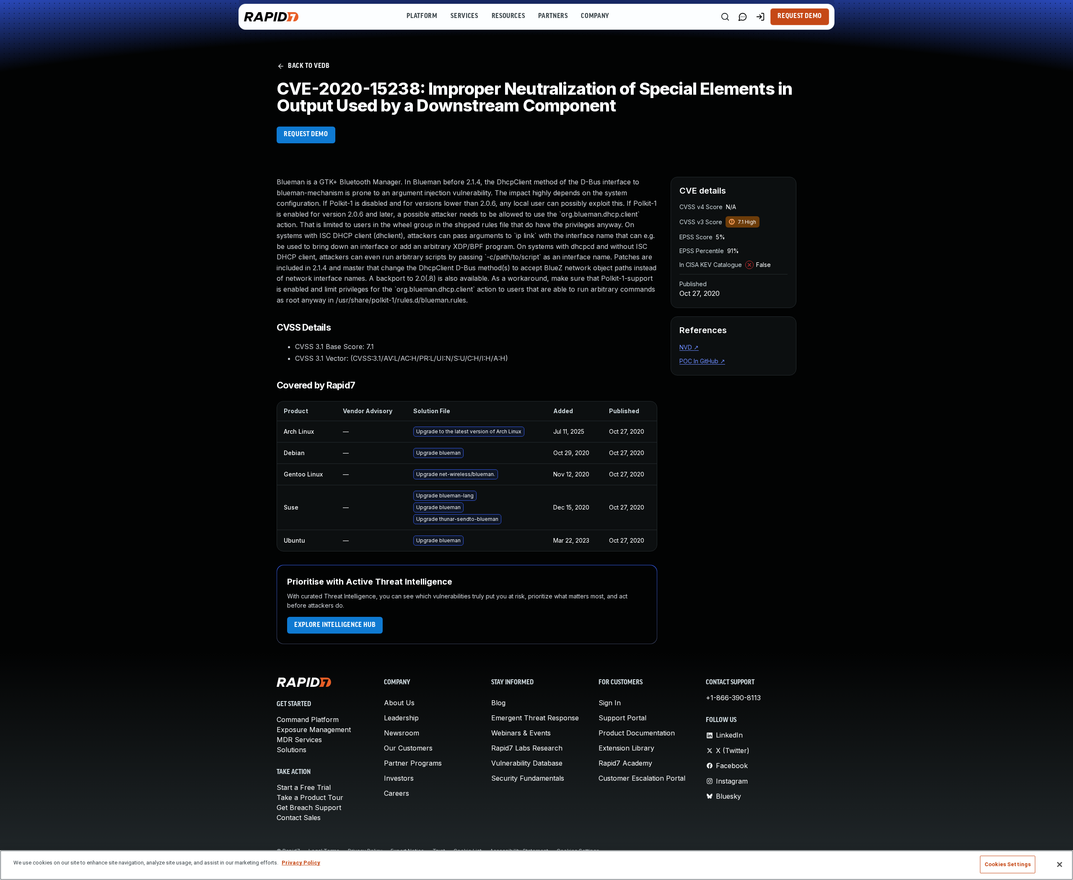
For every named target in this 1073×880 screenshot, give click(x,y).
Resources (508, 16)
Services (464, 16)
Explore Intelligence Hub (335, 625)
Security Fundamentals (527, 778)
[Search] (725, 16)
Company (595, 16)
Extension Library (626, 748)
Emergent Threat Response (535, 718)
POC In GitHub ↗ (702, 361)
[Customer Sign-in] (760, 16)
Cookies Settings (1008, 864)
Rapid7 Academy (625, 763)
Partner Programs (413, 763)
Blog (498, 703)
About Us (399, 703)
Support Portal (622, 718)
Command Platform (308, 719)
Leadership (401, 718)
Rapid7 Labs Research (526, 748)
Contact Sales (299, 817)
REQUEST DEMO (306, 134)
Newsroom (401, 733)
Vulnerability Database (526, 763)
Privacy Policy (301, 862)
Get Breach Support (309, 807)
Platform (422, 16)
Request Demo (800, 16)
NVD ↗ (689, 347)
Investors (399, 778)
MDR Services (299, 739)
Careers (396, 793)
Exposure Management (314, 729)
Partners (553, 16)
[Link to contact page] (742, 16)
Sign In (610, 703)
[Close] (1059, 864)
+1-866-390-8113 (733, 698)
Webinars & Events (521, 733)
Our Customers (408, 748)
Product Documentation (637, 733)
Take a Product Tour (310, 797)
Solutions (291, 749)
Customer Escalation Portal (642, 778)
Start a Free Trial (304, 787)
